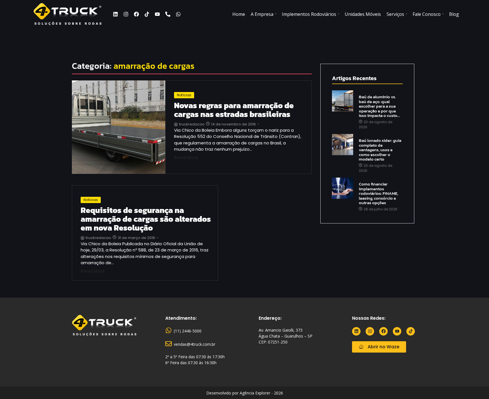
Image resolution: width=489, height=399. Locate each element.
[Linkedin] (115, 14)
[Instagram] (126, 14)
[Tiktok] (147, 14)
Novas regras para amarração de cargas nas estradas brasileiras (234, 110)
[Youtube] (157, 14)
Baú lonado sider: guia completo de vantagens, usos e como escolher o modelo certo (380, 150)
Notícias (184, 95)
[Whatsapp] (178, 14)
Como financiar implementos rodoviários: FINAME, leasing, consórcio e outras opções (378, 193)
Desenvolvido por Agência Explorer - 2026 (244, 393)
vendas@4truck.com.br (194, 344)
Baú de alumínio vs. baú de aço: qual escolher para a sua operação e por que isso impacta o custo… (379, 106)
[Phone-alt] (168, 14)
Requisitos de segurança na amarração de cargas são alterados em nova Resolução (146, 219)
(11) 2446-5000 (187, 331)
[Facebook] (136, 14)
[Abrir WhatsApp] (474, 384)
